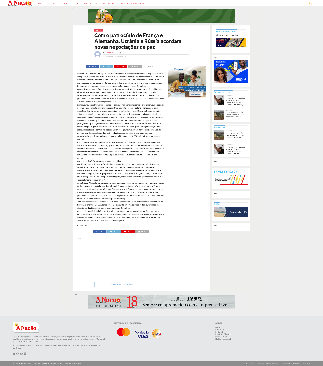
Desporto (100, 3)
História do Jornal (223, 339)
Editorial (219, 332)
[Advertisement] (120, 259)
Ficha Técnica (221, 336)
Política (63, 3)
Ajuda (246, 364)
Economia (86, 3)
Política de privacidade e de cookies (265, 364)
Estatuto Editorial (223, 334)
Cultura (74, 3)
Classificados (138, 3)
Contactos (220, 329)
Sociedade (51, 3)
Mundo (111, 3)
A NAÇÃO (111, 53)
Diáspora (123, 3)
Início (39, 3)
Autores (218, 327)
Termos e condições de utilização (296, 364)
